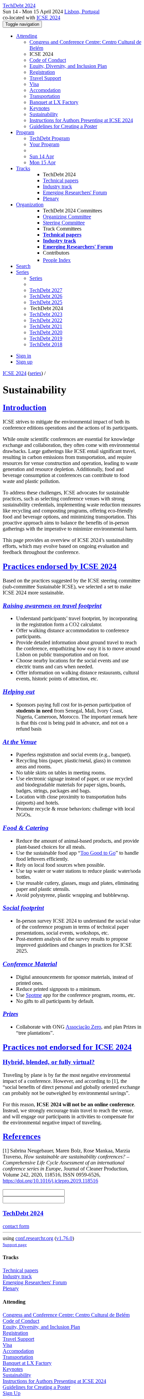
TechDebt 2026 (45, 296)
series (35, 373)
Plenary (51, 198)
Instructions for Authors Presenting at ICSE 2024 (81, 120)
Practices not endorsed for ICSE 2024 (67, 1047)
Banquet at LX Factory (53, 102)
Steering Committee (64, 222)
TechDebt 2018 (45, 344)
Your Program (44, 144)
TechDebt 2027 (45, 290)
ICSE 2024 (48, 17)
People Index (57, 260)
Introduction (24, 407)
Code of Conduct (47, 60)
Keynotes (39, 108)
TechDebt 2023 (45, 314)
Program (25, 132)
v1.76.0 (64, 1238)
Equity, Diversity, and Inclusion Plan (68, 66)
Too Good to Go (98, 853)
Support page (15, 1244)
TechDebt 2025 (45, 302)
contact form (16, 1226)
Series (35, 278)
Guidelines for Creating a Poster (63, 126)
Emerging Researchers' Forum (75, 192)
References (22, 1136)
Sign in (23, 356)
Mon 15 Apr (42, 162)
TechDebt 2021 (45, 326)
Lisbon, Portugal (81, 11)
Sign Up (11, 1393)
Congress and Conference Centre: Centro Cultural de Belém (66, 1315)
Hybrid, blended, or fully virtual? (49, 1061)
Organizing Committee (67, 216)
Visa (34, 84)
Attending (26, 36)
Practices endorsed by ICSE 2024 (60, 566)
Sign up (24, 362)
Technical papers (60, 180)
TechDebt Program (49, 138)
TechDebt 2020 (45, 332)
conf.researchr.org (34, 1238)
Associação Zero (83, 1027)
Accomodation (45, 90)
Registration (42, 72)
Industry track (57, 186)
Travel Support (45, 78)
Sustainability (43, 114)
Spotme (34, 995)
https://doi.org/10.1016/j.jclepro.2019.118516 (50, 1181)
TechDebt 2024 (23, 1213)
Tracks (23, 168)
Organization (30, 204)
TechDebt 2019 (45, 338)
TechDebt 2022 (45, 320)
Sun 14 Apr (41, 156)
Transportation (44, 96)
